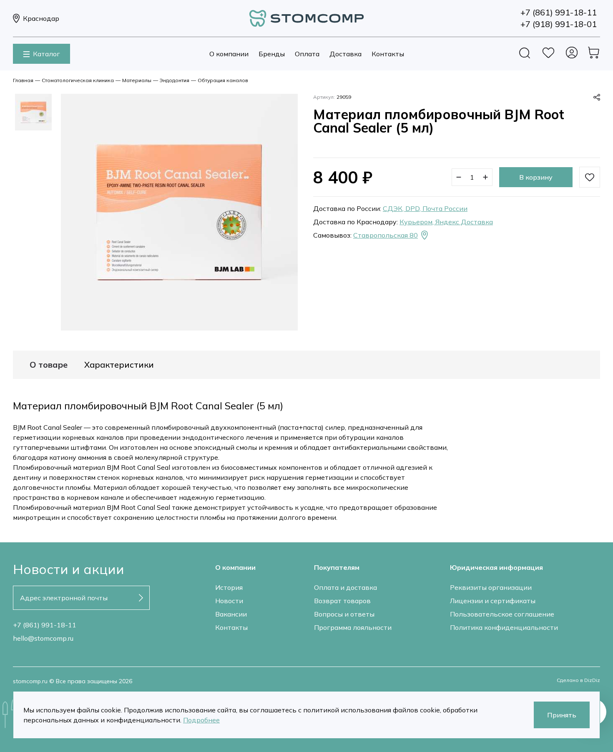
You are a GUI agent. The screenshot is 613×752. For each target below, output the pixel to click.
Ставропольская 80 (385, 235)
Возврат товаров (342, 601)
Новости (229, 601)
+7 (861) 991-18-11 (44, 625)
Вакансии (231, 614)
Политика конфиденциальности (504, 627)
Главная (23, 80)
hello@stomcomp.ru (43, 638)
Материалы (136, 80)
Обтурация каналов (223, 80)
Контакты (388, 54)
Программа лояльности (353, 627)
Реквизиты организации (491, 587)
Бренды (272, 54)
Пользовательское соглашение (502, 614)
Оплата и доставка (345, 587)
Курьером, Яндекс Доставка (446, 222)
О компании (229, 54)
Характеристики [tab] (119, 365)
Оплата (307, 54)
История (229, 587)
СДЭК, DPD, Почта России (425, 208)
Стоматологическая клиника (78, 80)
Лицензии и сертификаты (492, 601)
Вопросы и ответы (344, 614)
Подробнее (201, 720)
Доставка (345, 54)
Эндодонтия (174, 80)
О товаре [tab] (49, 365)
